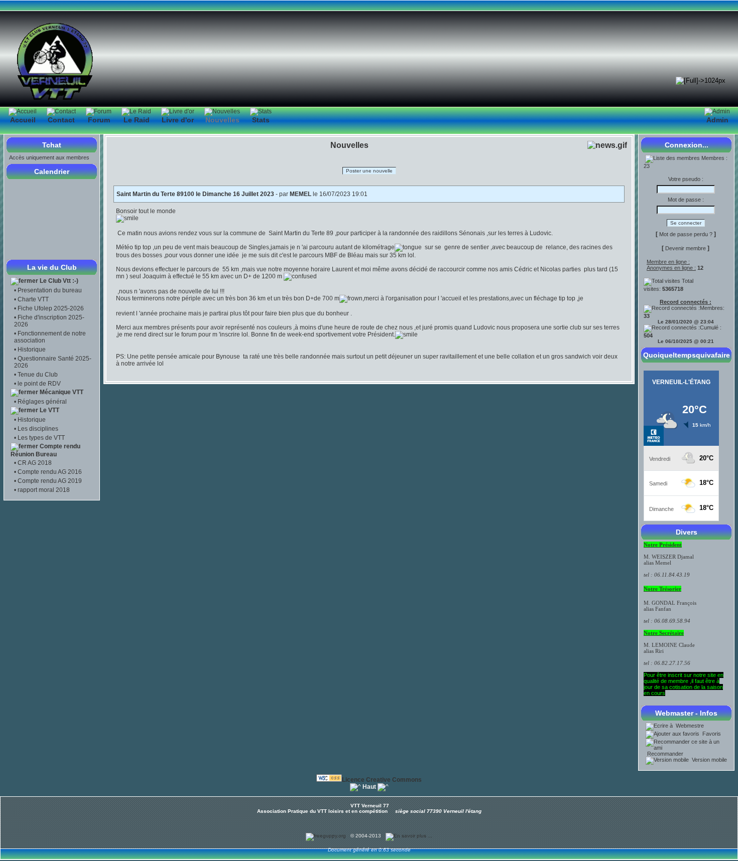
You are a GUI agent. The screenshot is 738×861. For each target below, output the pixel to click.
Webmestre (689, 726)
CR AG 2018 (35, 462)
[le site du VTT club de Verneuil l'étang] (55, 99)
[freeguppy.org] (326, 835)
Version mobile (708, 760)
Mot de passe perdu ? (685, 234)
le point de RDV (39, 383)
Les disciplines (38, 428)
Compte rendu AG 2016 (50, 471)
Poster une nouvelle (369, 171)
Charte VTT (33, 299)
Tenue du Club (38, 374)
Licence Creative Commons (382, 779)
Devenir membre (685, 248)
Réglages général (42, 401)
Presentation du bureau (50, 290)
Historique (32, 349)
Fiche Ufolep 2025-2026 (51, 308)
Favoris (711, 734)
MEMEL (300, 194)
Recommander (664, 754)
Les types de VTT (41, 437)
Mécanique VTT (61, 392)
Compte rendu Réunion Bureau (45, 450)
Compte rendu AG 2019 (50, 480)
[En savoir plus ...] (410, 835)
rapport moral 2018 (44, 489)
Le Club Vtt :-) (59, 280)
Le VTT (49, 410)
